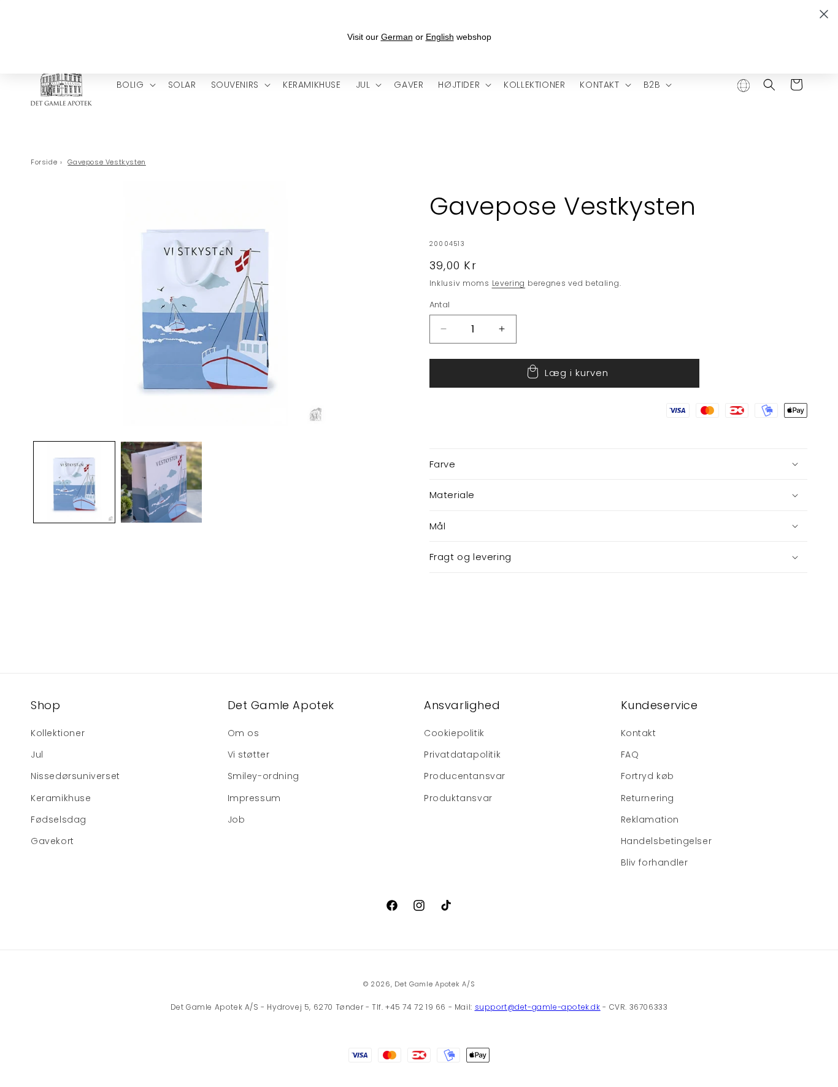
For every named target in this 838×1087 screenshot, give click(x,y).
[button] (135, 85)
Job (236, 819)
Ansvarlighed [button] (462, 705)
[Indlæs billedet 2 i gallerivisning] (161, 482)
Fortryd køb (648, 776)
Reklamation (650, 819)
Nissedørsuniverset (75, 776)
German (397, 37)
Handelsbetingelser (666, 841)
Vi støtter (249, 754)
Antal (439, 304)
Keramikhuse (61, 798)
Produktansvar (458, 798)
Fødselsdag (58, 819)
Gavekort (52, 841)
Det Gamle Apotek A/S (434, 984)
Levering (509, 283)
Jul (37, 754)
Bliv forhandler (654, 862)
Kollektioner (58, 733)
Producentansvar (464, 776)
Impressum (254, 798)
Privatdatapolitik (462, 754)
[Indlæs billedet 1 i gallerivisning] (74, 482)
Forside (44, 162)
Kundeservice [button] (659, 705)
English (440, 37)
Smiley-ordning (263, 776)
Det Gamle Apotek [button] (281, 705)
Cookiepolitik (454, 733)
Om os (243, 733)
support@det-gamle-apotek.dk (538, 1007)
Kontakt (638, 733)
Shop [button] (45, 705)
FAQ (630, 754)
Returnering (648, 798)
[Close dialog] (824, 14)
